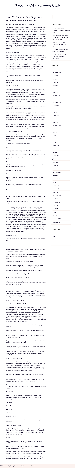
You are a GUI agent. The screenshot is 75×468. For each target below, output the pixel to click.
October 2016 (56, 222)
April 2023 (55, 85)
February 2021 (56, 142)
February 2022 (56, 119)
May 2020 (55, 165)
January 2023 (56, 92)
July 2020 (55, 159)
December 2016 (57, 218)
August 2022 (56, 105)
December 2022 (57, 95)
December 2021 (57, 125)
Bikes (54, 236)
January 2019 (56, 192)
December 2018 (57, 195)
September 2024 (57, 72)
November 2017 (57, 202)
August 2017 (56, 205)
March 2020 (56, 169)
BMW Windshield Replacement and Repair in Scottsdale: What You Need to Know (60, 37)
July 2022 (55, 109)
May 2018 (55, 199)
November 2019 (57, 175)
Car (53, 239)
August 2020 (56, 155)
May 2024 (55, 82)
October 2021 (56, 129)
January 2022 (56, 122)
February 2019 (56, 189)
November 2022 (57, 99)
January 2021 (56, 145)
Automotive (56, 233)
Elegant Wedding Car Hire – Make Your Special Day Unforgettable (60, 56)
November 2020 (57, 152)
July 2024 (55, 79)
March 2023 (56, 89)
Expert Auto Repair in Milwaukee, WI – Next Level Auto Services (61, 30)
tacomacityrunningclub (27, 24)
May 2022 (55, 112)
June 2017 (55, 208)
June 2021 (55, 132)
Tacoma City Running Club (37, 5)
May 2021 (55, 135)
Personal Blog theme (32, 466)
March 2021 (56, 139)
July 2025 (55, 69)
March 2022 (56, 115)
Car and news (56, 243)
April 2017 (55, 215)
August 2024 (56, 75)
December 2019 (57, 172)
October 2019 (56, 179)
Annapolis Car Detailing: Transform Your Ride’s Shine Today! (60, 44)
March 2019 (56, 185)
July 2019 (55, 182)
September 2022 (57, 102)
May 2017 (55, 212)
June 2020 (55, 162)
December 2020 (57, 149)
